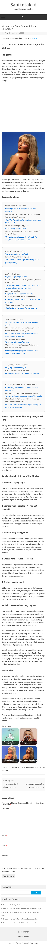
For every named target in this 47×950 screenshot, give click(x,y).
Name (4, 835)
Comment (6, 808)
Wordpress (34, 943)
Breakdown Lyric (15, 767)
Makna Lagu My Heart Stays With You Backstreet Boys (19, 919)
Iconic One (11, 943)
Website (5, 856)
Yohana (34, 38)
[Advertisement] (23, 107)
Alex (6, 33)
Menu (23, 17)
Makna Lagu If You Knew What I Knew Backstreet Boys (19, 923)
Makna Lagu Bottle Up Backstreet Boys (14, 905)
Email (4, 846)
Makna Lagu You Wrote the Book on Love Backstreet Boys (21, 908)
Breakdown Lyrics (32, 767)
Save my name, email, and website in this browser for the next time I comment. (23, 870)
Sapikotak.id (23, 4)
